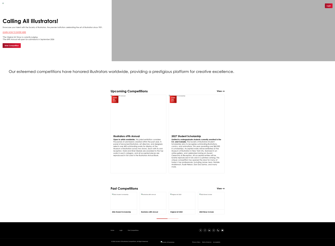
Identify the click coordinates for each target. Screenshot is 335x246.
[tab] (162, 218)
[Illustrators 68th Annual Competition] (153, 203)
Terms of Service (206, 242)
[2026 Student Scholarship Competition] (124, 203)
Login (329, 6)
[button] (12, 45)
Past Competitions (133, 230)
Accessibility (216, 242)
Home (112, 230)
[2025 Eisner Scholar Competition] (211, 203)
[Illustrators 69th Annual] (138, 134)
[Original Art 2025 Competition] (182, 203)
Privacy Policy (196, 242)
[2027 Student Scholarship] (196, 134)
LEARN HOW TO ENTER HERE (14, 32)
